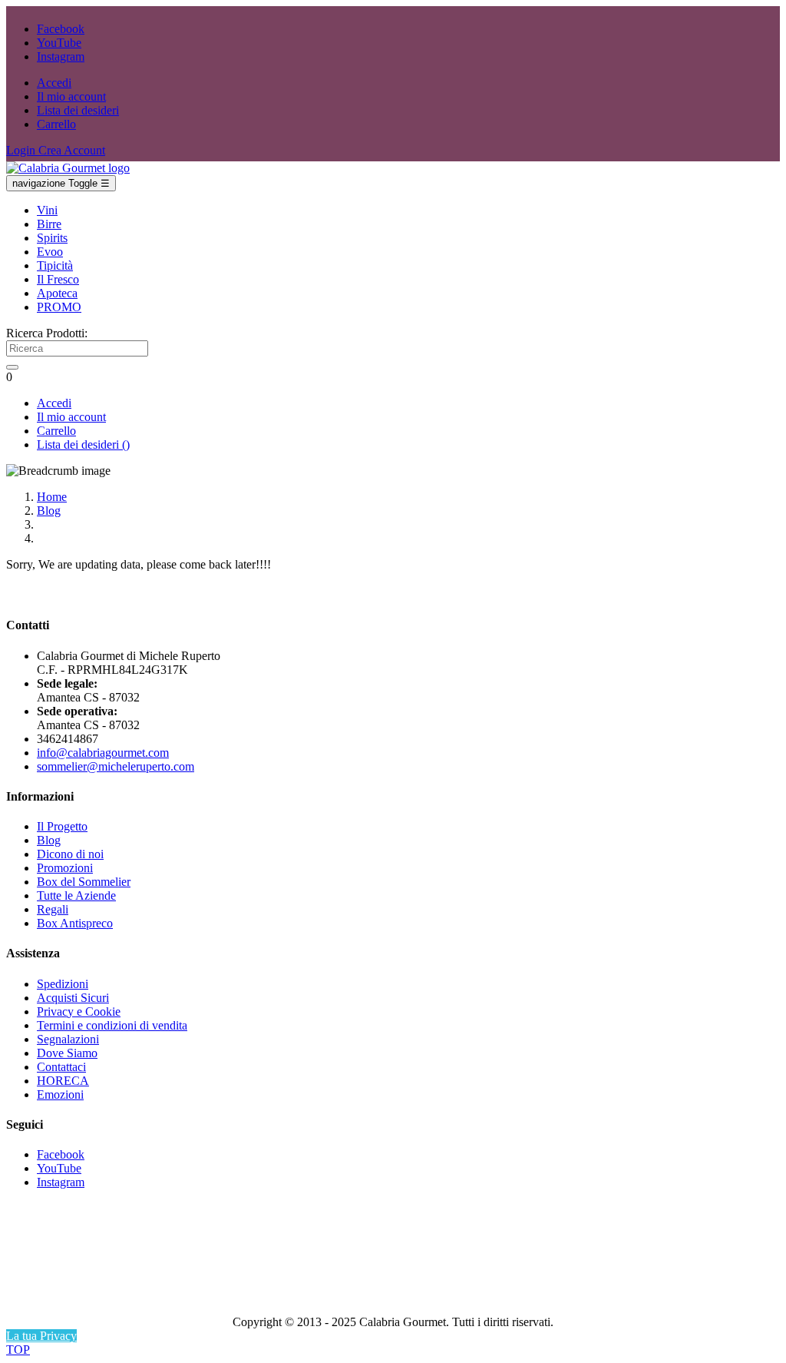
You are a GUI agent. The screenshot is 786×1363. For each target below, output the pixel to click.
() (83, 444)
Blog (49, 840)
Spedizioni (62, 983)
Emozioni (60, 1094)
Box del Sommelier (83, 881)
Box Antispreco (75, 923)
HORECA (63, 1080)
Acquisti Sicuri (73, 997)
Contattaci (61, 1066)
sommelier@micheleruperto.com (115, 766)
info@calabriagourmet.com (103, 752)
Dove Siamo (67, 1053)
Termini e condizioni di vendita (112, 1025)
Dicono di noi (70, 854)
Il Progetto (62, 826)
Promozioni (65, 867)
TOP (18, 1349)
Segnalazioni (68, 1039)
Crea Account (71, 150)
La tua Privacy (41, 1335)
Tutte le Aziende (76, 895)
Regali (52, 909)
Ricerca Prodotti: (47, 333)
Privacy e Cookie (79, 1011)
